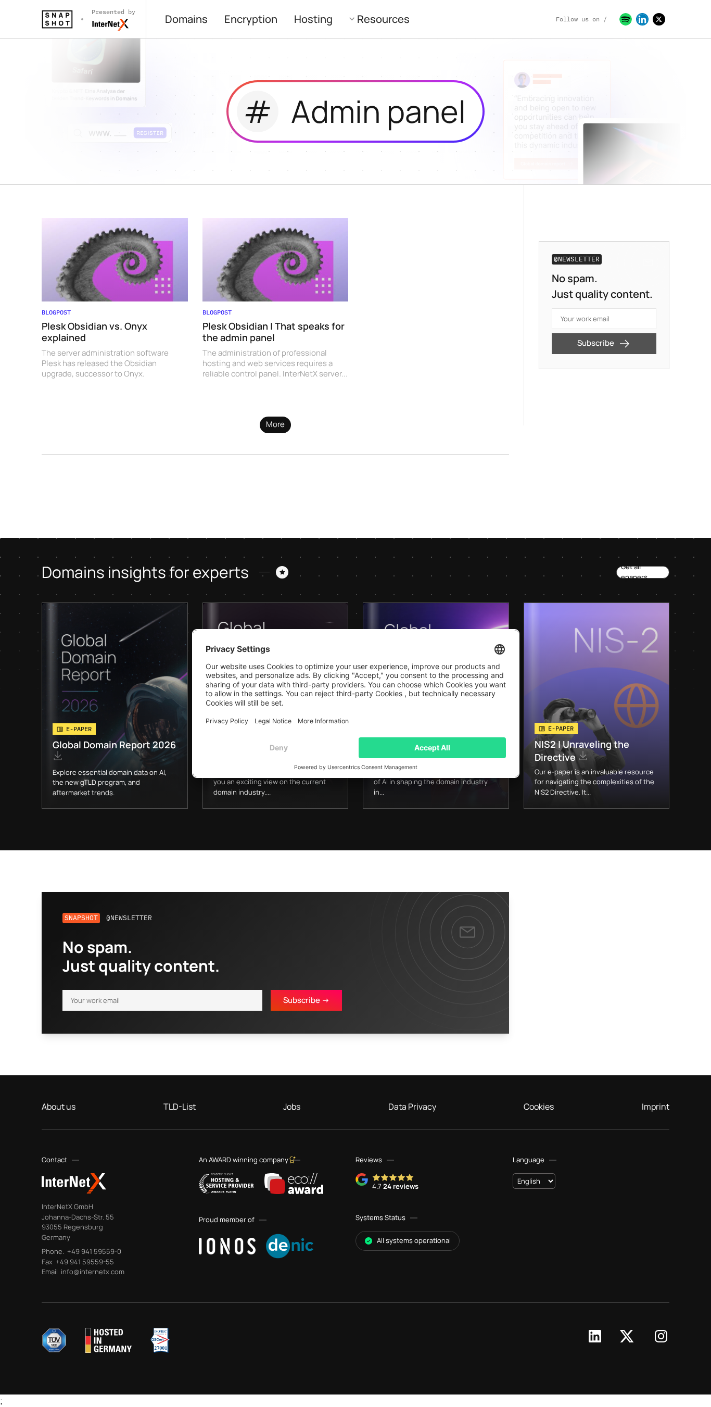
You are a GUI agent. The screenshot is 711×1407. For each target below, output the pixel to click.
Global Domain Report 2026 (114, 744)
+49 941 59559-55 (84, 1261)
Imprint (655, 1106)
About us (58, 1106)
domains (186, 19)
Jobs (291, 1106)
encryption (250, 19)
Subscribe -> (306, 1000)
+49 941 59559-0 (93, 1251)
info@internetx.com (91, 1271)
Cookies (539, 1106)
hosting (313, 19)
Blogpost (56, 312)
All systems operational (414, 1240)
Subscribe (595, 342)
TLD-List (179, 1106)
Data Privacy (412, 1106)
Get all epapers (634, 572)
